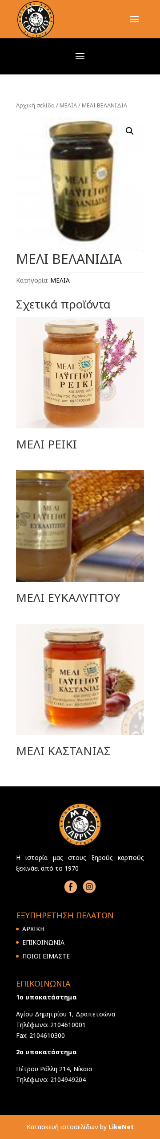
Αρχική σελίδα (35, 105)
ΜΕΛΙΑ (68, 105)
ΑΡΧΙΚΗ (33, 929)
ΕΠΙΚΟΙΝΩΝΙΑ (43, 942)
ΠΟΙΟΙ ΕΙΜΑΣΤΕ (46, 956)
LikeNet (121, 1127)
